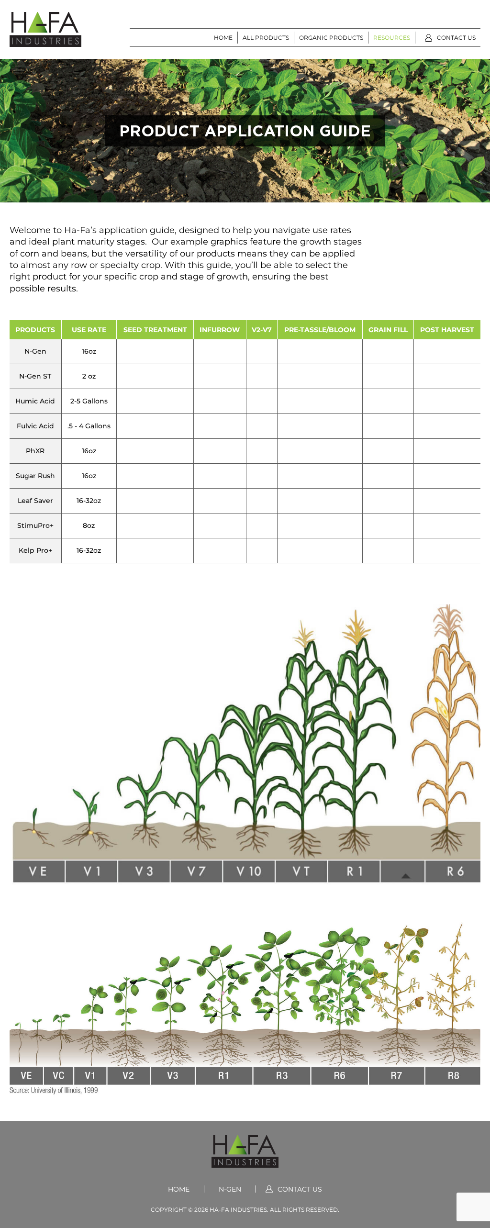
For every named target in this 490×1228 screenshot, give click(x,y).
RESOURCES (391, 37)
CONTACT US (456, 37)
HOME (223, 37)
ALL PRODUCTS (266, 37)
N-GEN (230, 1189)
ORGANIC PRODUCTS (331, 37)
